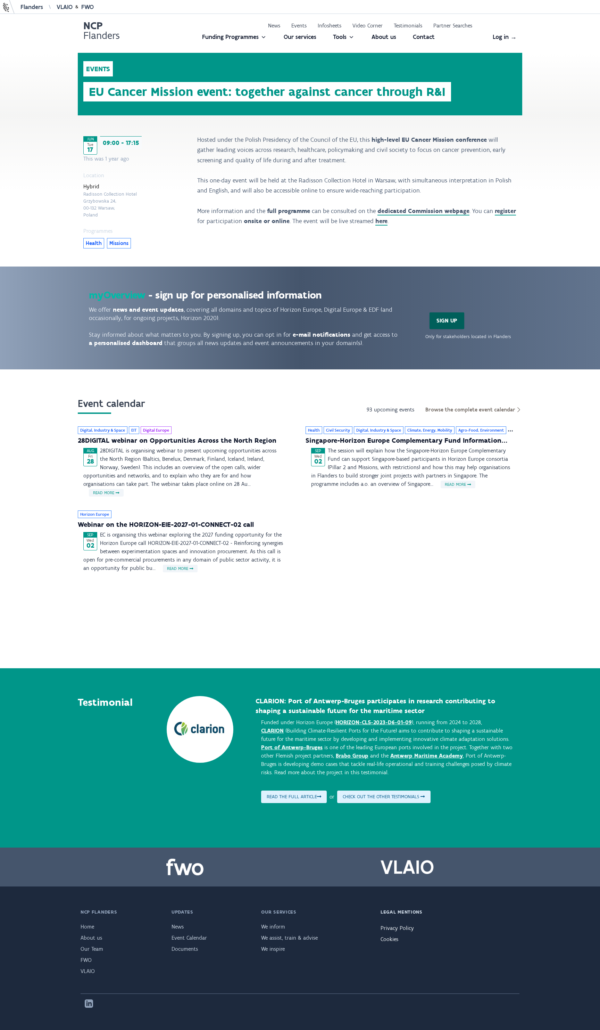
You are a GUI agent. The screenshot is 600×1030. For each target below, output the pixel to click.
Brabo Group (352, 755)
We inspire (273, 949)
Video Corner (367, 25)
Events (299, 25)
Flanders (31, 7)
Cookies (389, 939)
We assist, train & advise (289, 937)
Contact (424, 37)
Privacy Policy (397, 928)
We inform (273, 926)
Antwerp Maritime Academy (426, 755)
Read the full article (292, 797)
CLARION (272, 730)
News (274, 25)
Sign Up (446, 320)
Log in (505, 37)
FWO (87, 7)
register (505, 211)
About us (384, 37)
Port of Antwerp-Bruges (292, 747)
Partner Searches (452, 25)
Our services (300, 37)
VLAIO (65, 7)
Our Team (92, 949)
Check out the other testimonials (381, 797)
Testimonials (408, 25)
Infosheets (329, 25)
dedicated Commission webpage (423, 211)
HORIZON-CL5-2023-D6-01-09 (374, 722)
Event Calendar (189, 937)
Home (87, 926)
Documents (185, 949)
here (381, 221)
